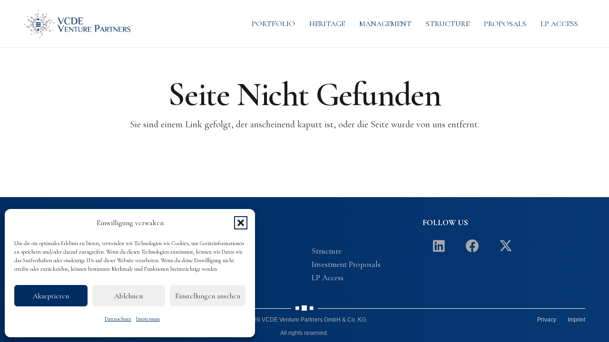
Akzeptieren (51, 296)
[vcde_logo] (77, 24)
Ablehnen (128, 296)
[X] (505, 246)
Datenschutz (118, 318)
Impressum (148, 318)
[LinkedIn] (439, 246)
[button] (241, 223)
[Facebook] (472, 246)
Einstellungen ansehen (207, 296)
